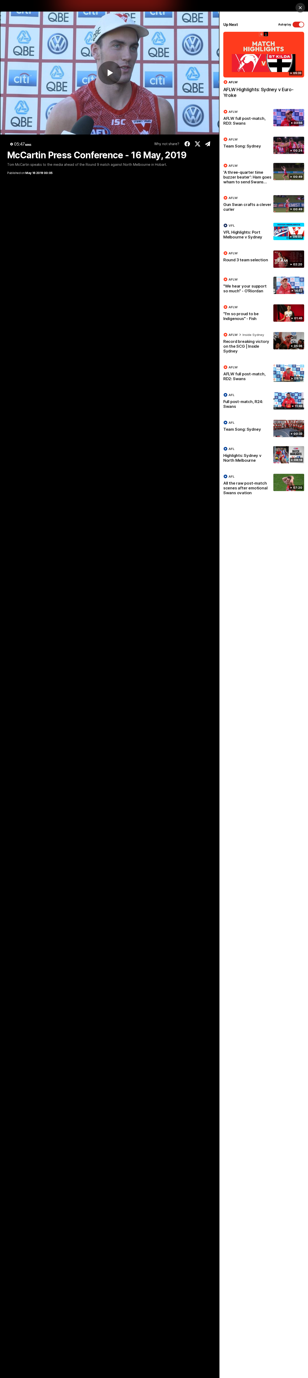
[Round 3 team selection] (263, 259)
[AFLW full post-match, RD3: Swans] (263, 118)
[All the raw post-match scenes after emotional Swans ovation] (263, 485)
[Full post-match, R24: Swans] (263, 401)
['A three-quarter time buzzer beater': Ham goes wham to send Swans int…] (263, 174)
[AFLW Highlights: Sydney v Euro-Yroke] (263, 67)
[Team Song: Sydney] (263, 145)
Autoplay (284, 24)
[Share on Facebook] (187, 144)
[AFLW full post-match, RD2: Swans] (263, 374)
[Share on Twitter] (197, 144)
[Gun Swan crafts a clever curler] (263, 204)
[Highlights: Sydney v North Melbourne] (263, 455)
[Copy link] (208, 144)
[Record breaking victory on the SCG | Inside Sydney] (263, 344)
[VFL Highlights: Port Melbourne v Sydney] (263, 232)
